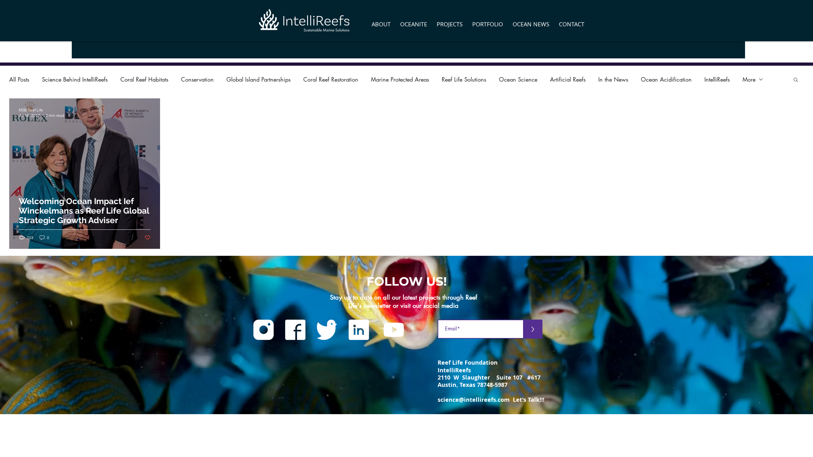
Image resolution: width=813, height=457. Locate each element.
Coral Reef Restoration (330, 79)
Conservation (197, 79)
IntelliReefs (717, 79)
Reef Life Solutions (464, 79)
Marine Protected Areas (400, 79)
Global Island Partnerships (258, 79)
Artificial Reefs (568, 79)
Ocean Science (518, 79)
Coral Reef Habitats (144, 79)
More (749, 79)
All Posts (19, 79)
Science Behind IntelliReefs (75, 79)
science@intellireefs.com (474, 400)
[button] (381, 24)
